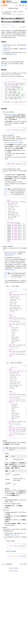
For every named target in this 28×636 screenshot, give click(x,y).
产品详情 (13, 27)
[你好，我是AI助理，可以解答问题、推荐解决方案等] (19, 5)
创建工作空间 (13, 54)
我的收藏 (23, 27)
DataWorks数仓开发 (6, 13)
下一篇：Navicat (23, 564)
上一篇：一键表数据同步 (6, 564)
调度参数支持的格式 (9, 269)
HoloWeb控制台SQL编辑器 (14, 142)
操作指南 (14, 11)
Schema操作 (4, 65)
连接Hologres (20, 11)
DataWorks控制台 (11, 114)
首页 (2, 11)
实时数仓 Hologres (8, 11)
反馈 (16, 570)
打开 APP (24, 2)
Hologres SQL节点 (9, 255)
